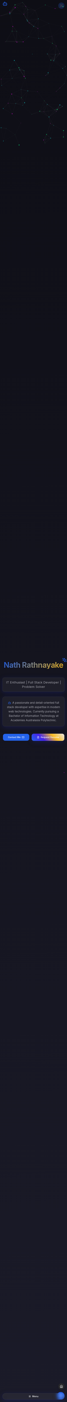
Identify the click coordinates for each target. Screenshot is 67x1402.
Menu (35, 1396)
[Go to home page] (61, 1386)
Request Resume (50, 737)
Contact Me (14, 737)
